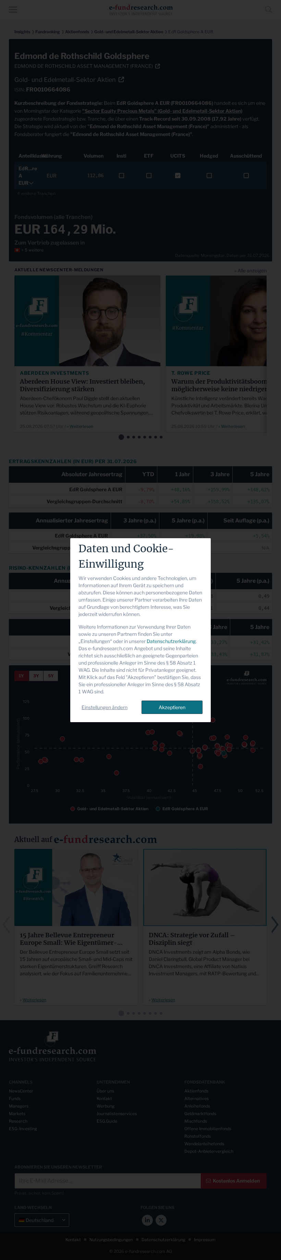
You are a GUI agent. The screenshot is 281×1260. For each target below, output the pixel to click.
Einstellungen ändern (104, 707)
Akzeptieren (172, 707)
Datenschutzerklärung (171, 641)
